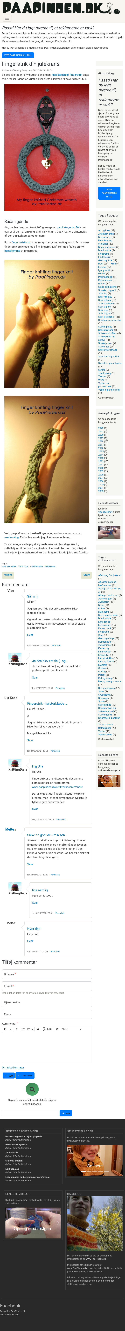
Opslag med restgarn (33, 1228)
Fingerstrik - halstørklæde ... (47, 703)
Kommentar (9, 1023)
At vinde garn (105, 598)
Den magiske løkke (108, 615)
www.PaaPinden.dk (96, 1258)
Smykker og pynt (107, 290)
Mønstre (102, 664)
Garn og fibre (105, 260)
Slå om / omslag (13, 1160)
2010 (101, 468)
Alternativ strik (106, 233)
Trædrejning (104, 373)
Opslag (102, 671)
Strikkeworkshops (107, 349)
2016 (101, 448)
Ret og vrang (105, 678)
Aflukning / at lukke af (109, 575)
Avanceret (103, 601)
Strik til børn (104, 306)
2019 (101, 438)
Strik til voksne (106, 316)
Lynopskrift (104, 270)
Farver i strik (104, 628)
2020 (101, 434)
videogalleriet (105, 511)
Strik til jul (23, 566)
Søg (68, 1113)
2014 (101, 454)
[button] (98, 532)
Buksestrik (103, 611)
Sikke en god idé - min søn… (47, 835)
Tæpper (102, 376)
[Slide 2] (107, 534)
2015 (101, 451)
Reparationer (105, 280)
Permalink (56, 645)
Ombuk (102, 668)
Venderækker (105, 734)
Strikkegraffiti (105, 326)
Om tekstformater (13, 1067)
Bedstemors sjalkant (16, 1144)
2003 (101, 491)
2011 (101, 464)
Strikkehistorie (105, 329)
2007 (101, 477)
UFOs (101, 379)
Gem (10, 1076)
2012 (101, 461)
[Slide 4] (116, 534)
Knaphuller (103, 655)
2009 (101, 471)
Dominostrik (104, 250)
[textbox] (47, 1047)
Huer (100, 263)
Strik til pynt (104, 313)
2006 (101, 481)
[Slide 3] (111, 534)
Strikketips (103, 346)
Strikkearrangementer (109, 320)
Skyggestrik (104, 694)
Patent (101, 674)
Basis (101, 605)
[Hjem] (61, 8)
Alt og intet (104, 230)
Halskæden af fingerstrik (67, 74)
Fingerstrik (50, 566)
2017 (101, 444)
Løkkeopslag (12, 1168)
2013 (101, 458)
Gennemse (26, 1076)
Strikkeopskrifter (107, 333)
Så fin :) (32, 596)
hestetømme (12, 250)
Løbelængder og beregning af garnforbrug (27, 1177)
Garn (100, 635)
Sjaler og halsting (107, 286)
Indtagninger (104, 645)
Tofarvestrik (11, 1152)
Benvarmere (104, 237)
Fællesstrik (104, 257)
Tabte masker (105, 724)
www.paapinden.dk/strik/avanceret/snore (57, 787)
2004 (101, 488)
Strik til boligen (9, 566)
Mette (9, 829)
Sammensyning (106, 688)
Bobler (101, 608)
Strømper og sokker (109, 356)
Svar (30, 635)
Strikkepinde (104, 704)
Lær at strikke (105, 658)
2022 (101, 431)
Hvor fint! (34, 929)
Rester (101, 283)
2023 (101, 428)
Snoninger (103, 698)
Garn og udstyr (106, 638)
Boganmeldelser (107, 247)
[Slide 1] (102, 534)
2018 (101, 441)
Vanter (101, 731)
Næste (86, 575)
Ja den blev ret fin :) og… (50, 661)
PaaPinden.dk (105, 277)
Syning (101, 369)
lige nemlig (40, 890)
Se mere (109, 776)
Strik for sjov (36, 566)
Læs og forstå (106, 661)
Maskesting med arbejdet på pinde (23, 1136)
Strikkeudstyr (105, 714)
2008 (101, 474)
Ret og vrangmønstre (109, 681)
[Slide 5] (116, 783)
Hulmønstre (104, 641)
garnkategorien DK (68, 227)
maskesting (11, 537)
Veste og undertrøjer (109, 389)
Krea (113, 263)
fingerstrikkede (21, 242)
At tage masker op (108, 595)
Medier (101, 273)
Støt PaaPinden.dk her (17, 55)
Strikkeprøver (105, 343)
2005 (101, 484)
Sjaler (101, 691)
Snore (101, 701)
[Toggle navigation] (7, 18)
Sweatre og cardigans (110, 363)
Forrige (8, 575)
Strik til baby (104, 300)
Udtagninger (104, 728)
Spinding (102, 293)
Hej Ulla (37, 766)
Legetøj (102, 267)
